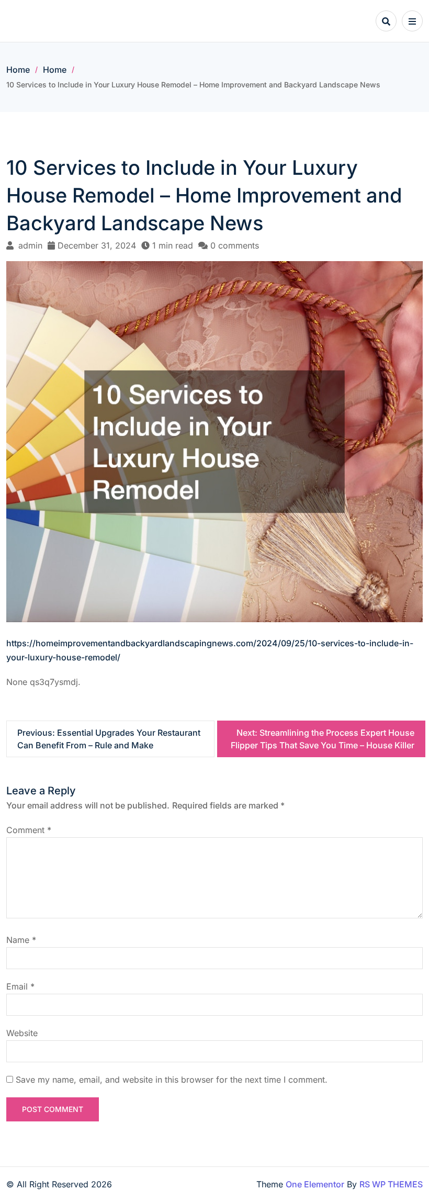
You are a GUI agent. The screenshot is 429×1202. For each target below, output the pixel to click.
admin (30, 245)
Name (21, 940)
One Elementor (315, 1184)
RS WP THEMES (391, 1184)
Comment (28, 830)
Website (22, 1033)
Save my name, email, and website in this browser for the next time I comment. (172, 1079)
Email (20, 986)
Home (18, 69)
